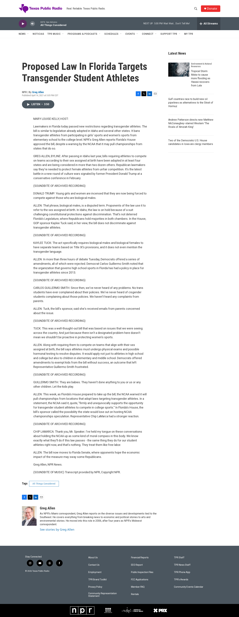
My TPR (188, 34)
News (22, 34)
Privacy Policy (95, 587)
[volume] (32, 23)
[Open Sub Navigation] (28, 34)
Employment (94, 572)
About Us (93, 557)
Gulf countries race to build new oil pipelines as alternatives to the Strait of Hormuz (190, 102)
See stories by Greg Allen (57, 529)
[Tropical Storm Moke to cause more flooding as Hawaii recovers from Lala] (178, 70)
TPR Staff (179, 557)
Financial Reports (140, 557)
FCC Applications (139, 579)
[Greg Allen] (29, 516)
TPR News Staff (182, 565)
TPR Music (54, 34)
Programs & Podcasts (82, 34)
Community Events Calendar (188, 587)
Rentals (135, 594)
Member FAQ (138, 587)
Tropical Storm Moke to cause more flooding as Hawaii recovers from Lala (200, 78)
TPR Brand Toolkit (97, 579)
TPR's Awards (181, 579)
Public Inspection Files (142, 572)
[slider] (37, 23)
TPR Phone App (182, 572)
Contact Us (94, 565)
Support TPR (168, 34)
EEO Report (137, 565)
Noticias (38, 34)
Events (130, 34)
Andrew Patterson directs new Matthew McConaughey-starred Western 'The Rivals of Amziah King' (190, 123)
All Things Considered (44, 483)
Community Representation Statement (102, 594)
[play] (22, 24)
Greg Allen (38, 92)
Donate (212, 8)
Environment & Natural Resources (201, 65)
